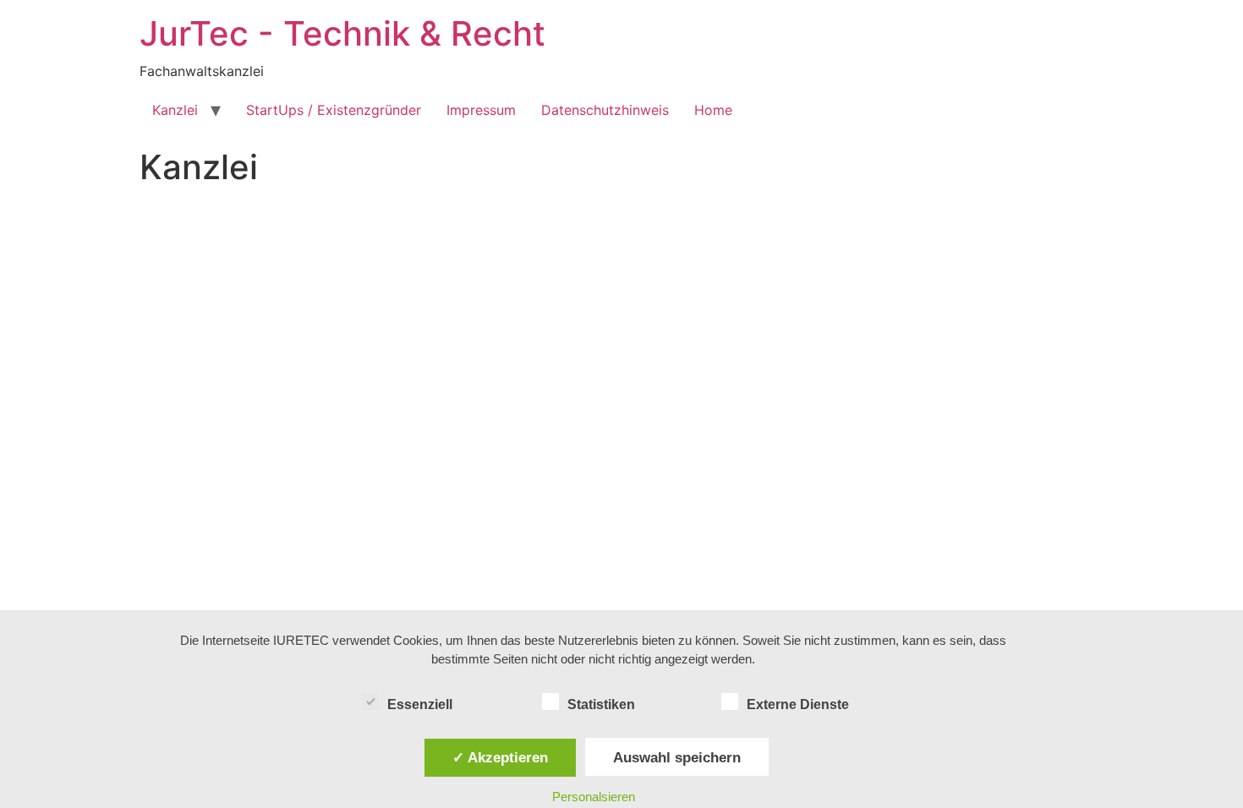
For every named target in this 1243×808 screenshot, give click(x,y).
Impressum (481, 109)
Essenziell (419, 704)
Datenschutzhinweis (605, 109)
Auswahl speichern (677, 757)
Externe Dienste (798, 704)
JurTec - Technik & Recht (342, 33)
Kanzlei (175, 109)
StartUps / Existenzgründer (333, 109)
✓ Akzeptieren (500, 757)
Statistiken (601, 704)
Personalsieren (593, 796)
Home (713, 109)
